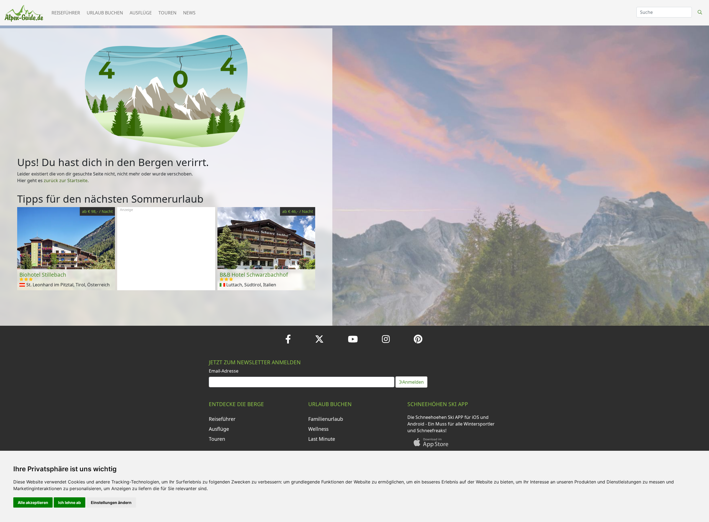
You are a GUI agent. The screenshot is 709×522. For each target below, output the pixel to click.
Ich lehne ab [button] (69, 502)
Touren (167, 13)
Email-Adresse (223, 371)
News (189, 13)
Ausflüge (141, 13)
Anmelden (413, 382)
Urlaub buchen (105, 13)
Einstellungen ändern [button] (111, 502)
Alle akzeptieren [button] (33, 502)
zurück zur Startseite (66, 180)
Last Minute (321, 439)
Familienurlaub (325, 419)
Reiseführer (66, 13)
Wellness (318, 429)
